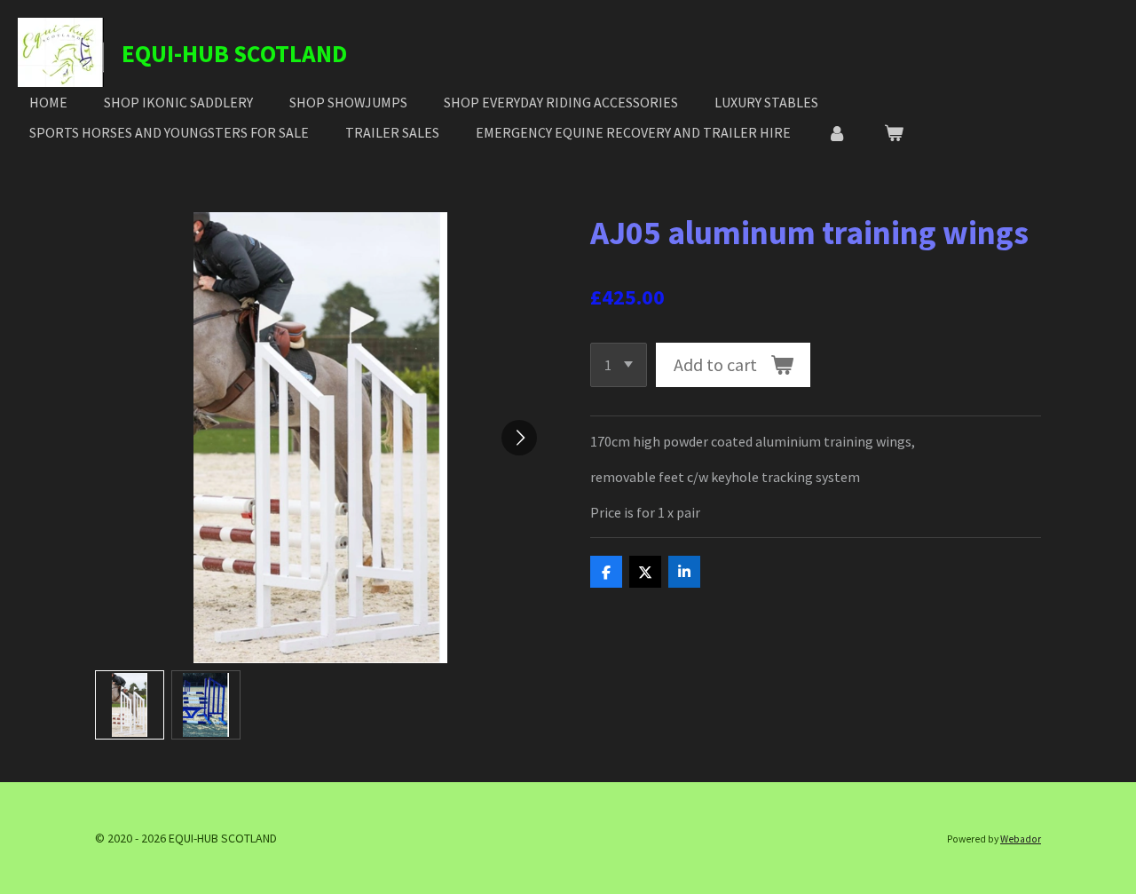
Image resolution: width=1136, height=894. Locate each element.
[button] (129, 705)
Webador (1020, 839)
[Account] (837, 132)
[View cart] (893, 132)
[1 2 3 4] (618, 365)
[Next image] (519, 437)
